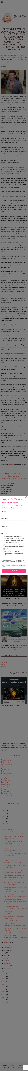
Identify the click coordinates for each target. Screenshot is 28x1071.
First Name (5, 518)
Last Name (5, 526)
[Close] (26, 497)
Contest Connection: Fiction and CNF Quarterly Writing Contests (14, 541)
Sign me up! (14, 570)
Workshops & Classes (11, 549)
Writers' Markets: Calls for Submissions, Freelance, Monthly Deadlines (14, 553)
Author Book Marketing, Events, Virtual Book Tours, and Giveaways (14, 537)
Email (4, 511)
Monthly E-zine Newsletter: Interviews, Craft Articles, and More (14, 545)
